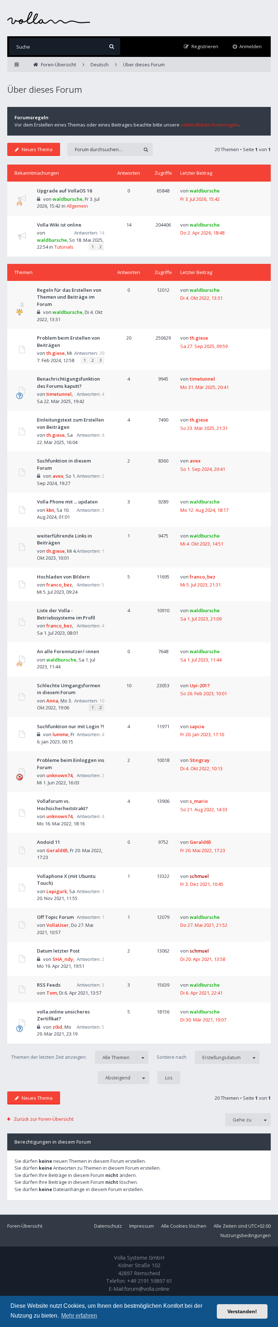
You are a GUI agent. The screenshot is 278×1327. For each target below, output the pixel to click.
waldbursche (67, 199)
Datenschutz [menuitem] (108, 1226)
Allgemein (77, 206)
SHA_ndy (62, 959)
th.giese (55, 353)
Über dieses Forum (44, 89)
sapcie (197, 726)
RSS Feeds (48, 985)
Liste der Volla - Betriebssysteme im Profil (66, 614)
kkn (50, 510)
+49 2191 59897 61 (149, 1280)
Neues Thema (37, 149)
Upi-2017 (200, 685)
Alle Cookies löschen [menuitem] (183, 1226)
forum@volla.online (146, 1288)
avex (57, 476)
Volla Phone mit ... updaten (67, 501)
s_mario (199, 801)
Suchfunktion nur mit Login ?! (70, 726)
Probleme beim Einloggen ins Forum (70, 764)
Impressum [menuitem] (141, 1226)
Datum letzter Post (58, 950)
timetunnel (59, 394)
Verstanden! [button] (242, 1311)
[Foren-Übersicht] (48, 18)
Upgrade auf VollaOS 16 (64, 190)
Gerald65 (57, 850)
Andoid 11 (48, 842)
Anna (52, 700)
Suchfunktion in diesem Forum (64, 464)
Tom (51, 993)
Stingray (200, 760)
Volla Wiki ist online (59, 224)
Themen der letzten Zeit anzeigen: (70, 1057)
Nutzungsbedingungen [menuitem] (245, 1235)
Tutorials (63, 247)
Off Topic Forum (55, 917)
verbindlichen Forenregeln (210, 124)
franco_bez (59, 584)
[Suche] (111, 46)
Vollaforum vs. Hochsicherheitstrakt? (62, 805)
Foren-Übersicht (24, 1226)
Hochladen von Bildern (63, 576)
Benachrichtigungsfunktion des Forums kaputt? (68, 382)
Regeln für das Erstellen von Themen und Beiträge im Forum (69, 297)
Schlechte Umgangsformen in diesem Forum (68, 689)
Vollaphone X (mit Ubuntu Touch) (66, 880)
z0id (57, 1027)
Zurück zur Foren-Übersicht (43, 1119)
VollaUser (57, 925)
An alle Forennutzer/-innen (68, 651)
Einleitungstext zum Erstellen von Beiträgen (70, 423)
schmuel (199, 876)
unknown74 (59, 775)
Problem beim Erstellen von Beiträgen (68, 341)
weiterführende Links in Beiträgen (64, 539)
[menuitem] (247, 46)
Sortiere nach (199, 1057)
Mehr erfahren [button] (79, 1316)
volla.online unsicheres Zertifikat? (63, 1015)
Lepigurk (56, 891)
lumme (60, 734)
